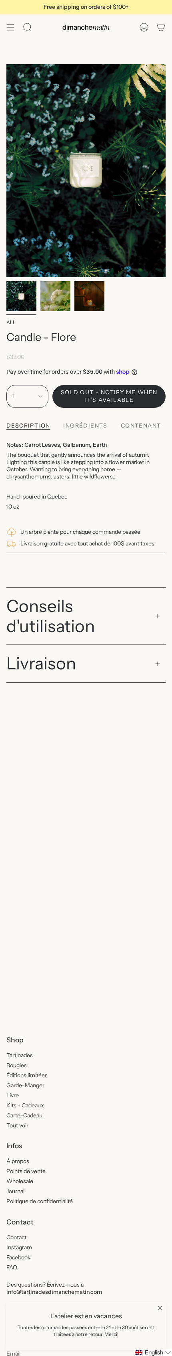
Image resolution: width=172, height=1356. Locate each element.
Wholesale (19, 1181)
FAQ (11, 1267)
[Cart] (160, 27)
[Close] (160, 1308)
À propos (17, 1161)
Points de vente (26, 1171)
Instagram (19, 1247)
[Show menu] (10, 27)
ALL (11, 322)
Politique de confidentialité (39, 1201)
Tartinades (19, 1055)
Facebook (18, 1257)
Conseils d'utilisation (50, 616)
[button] (153, 1352)
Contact (16, 1237)
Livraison (41, 663)
